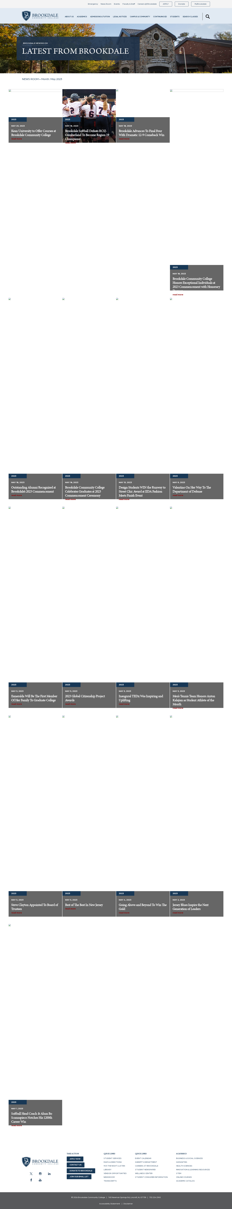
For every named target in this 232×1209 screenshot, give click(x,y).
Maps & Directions (113, 1162)
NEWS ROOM (30, 79)
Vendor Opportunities (115, 1173)
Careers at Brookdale (146, 1166)
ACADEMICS (82, 17)
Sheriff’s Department (146, 1162)
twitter (31, 1173)
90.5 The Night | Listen (114, 1166)
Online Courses (184, 1177)
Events (117, 4)
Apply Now (75, 1159)
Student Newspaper (145, 1170)
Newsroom (109, 1177)
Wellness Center (144, 1173)
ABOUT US (69, 17)
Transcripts (110, 1181)
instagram (40, 1173)
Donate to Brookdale (81, 1171)
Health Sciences (184, 1166)
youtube (40, 1180)
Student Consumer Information (151, 1177)
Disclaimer (128, 1204)
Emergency (93, 4)
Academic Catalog (185, 1181)
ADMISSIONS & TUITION (100, 17)
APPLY (166, 4)
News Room (106, 4)
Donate (181, 4)
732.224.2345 (155, 1197)
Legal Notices (120, 17)
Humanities (181, 1162)
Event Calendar (143, 1158)
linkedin (49, 1173)
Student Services (113, 1158)
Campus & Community (140, 17)
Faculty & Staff (129, 4)
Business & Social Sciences (189, 1158)
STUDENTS (175, 17)
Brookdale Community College (40, 16)
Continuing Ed (160, 17)
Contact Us (75, 1165)
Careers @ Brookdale (147, 4)
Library (107, 1170)
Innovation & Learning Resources (193, 1170)
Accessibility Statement (109, 1204)
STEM (178, 1173)
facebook (31, 1180)
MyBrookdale (200, 4)
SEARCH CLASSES (190, 17)
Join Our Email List (79, 1177)
